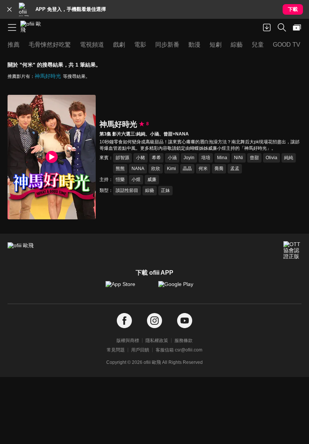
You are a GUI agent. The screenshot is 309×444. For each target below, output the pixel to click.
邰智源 (122, 157)
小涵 (172, 157)
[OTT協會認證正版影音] (292, 250)
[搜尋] (281, 27)
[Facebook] (124, 320)
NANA (138, 168)
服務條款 (183, 340)
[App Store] (128, 288)
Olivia (271, 157)
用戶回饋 (140, 350)
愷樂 (120, 179)
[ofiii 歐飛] (33, 27)
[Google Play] (180, 288)
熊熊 (120, 168)
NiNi (238, 157)
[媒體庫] (296, 27)
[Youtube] (184, 320)
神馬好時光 (48, 76)
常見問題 (116, 350)
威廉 (151, 179)
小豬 (140, 157)
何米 (203, 168)
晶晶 (187, 168)
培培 (205, 157)
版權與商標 (127, 340)
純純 (288, 157)
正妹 (165, 190)
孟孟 (234, 168)
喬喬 (218, 168)
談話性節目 (127, 190)
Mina (222, 157)
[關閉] (9, 9)
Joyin (189, 157)
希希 (156, 157)
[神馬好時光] (52, 157)
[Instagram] (154, 320)
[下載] (266, 27)
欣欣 (155, 168)
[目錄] (12, 27)
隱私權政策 (156, 340)
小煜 (136, 179)
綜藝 (149, 190)
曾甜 (254, 157)
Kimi (171, 168)
